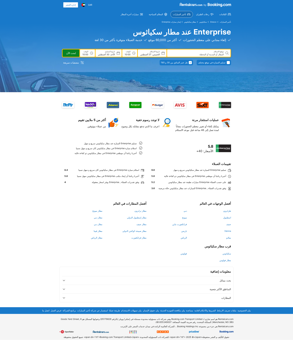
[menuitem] (225, 14)
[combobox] (197, 54)
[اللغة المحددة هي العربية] (83, 5)
